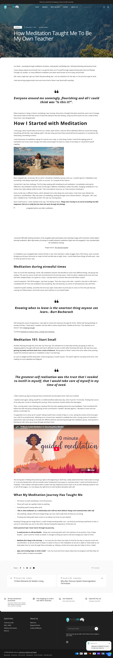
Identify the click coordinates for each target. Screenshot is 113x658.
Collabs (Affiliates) (35, 628)
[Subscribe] (96, 628)
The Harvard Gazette (61, 248)
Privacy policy (14, 655)
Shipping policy (29, 655)
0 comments (96, 568)
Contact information (38, 655)
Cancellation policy (48, 655)
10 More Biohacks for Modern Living (28, 581)
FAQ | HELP (7, 625)
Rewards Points (35, 625)
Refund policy (7, 655)
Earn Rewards (67, 599)
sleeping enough (29, 328)
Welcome (33, 622)
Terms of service (21, 655)
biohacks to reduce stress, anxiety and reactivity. (38, 332)
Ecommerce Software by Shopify (28, 652)
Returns (6, 631)
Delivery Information (10, 628)
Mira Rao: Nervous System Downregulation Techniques (78, 582)
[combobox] (92, 7)
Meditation (17, 27)
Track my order (9, 622)
